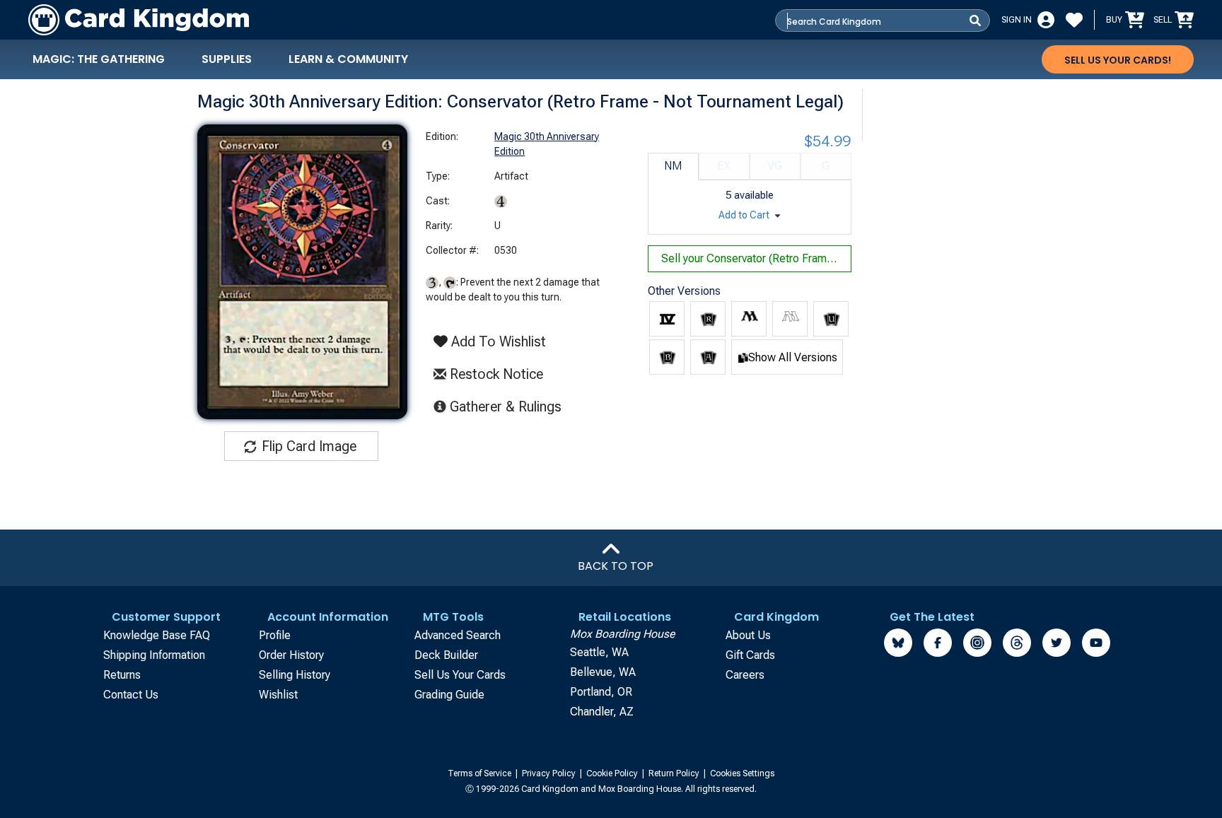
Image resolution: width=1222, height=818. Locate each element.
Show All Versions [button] (792, 357)
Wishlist (278, 694)
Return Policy (675, 773)
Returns (122, 675)
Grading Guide (449, 694)
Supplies (227, 59)
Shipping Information (154, 655)
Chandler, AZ (602, 711)
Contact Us (130, 694)
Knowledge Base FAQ (156, 635)
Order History (291, 655)
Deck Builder (446, 655)
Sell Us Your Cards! (1117, 60)
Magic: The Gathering (99, 59)
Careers (745, 675)
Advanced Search (457, 635)
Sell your (756, 258)
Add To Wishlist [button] (497, 341)
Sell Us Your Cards (460, 675)
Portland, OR (601, 692)
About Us (748, 635)
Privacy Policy (550, 773)
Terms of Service (480, 773)
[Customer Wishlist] (1074, 19)
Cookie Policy (613, 773)
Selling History (294, 675)
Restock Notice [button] (494, 374)
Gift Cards (750, 655)
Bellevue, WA (603, 672)
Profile (275, 635)
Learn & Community (348, 59)
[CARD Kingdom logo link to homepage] (138, 20)
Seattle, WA (599, 652)
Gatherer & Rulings (509, 406)
